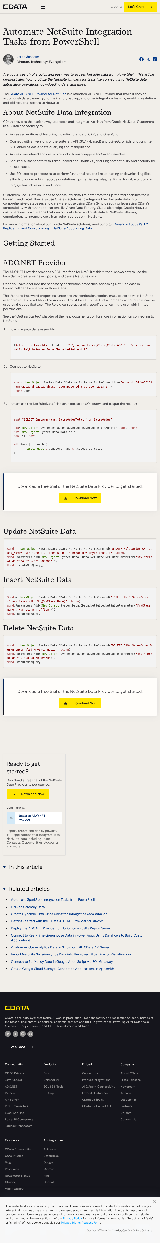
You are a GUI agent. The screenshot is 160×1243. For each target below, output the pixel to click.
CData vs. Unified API (96, 1106)
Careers (126, 1113)
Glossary (11, 1182)
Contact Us (128, 1119)
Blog (8, 1162)
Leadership (128, 1100)
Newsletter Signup (17, 1175)
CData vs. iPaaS (93, 1100)
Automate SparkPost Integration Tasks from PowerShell (53, 899)
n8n (46, 1175)
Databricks (51, 1156)
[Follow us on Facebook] (141, 59)
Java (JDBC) (13, 1080)
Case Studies (14, 1156)
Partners (126, 1106)
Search (114, 7)
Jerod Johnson (28, 57)
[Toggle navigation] (42, 6)
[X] (15, 1034)
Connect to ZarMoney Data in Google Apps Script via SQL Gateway (62, 961)
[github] (23, 1034)
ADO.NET (11, 1086)
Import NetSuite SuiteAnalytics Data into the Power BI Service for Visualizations (71, 954)
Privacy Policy (72, 1218)
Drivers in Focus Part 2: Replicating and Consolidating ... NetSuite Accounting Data (76, 226)
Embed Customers (95, 1093)
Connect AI (51, 1080)
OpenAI (49, 1182)
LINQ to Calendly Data (28, 907)
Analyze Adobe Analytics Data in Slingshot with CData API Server (60, 947)
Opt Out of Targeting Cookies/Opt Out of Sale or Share (119, 1230)
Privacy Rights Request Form (80, 1222)
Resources (12, 1169)
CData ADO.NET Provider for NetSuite (38, 94)
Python (10, 1093)
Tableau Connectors (18, 1126)
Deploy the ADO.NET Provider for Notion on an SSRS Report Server (61, 928)
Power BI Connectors (19, 1119)
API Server (12, 1100)
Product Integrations (96, 1080)
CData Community (18, 1149)
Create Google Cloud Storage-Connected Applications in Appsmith (62, 968)
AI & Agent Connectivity (98, 1086)
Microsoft (50, 1169)
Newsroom (128, 1086)
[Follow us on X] (148, 59)
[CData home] (18, 6)
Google (48, 1162)
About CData (130, 1073)
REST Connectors (16, 1106)
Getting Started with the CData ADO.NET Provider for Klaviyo (57, 921)
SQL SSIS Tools (53, 1086)
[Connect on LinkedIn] (155, 59)
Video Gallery (14, 1189)
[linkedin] (8, 1034)
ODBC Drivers (14, 1073)
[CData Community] (30, 1034)
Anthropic (50, 1149)
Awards (126, 1093)
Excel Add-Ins (14, 1113)
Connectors (90, 1073)
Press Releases (131, 1080)
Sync (47, 1073)
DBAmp (49, 1093)
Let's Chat (136, 7)
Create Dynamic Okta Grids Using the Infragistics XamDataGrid (59, 914)
